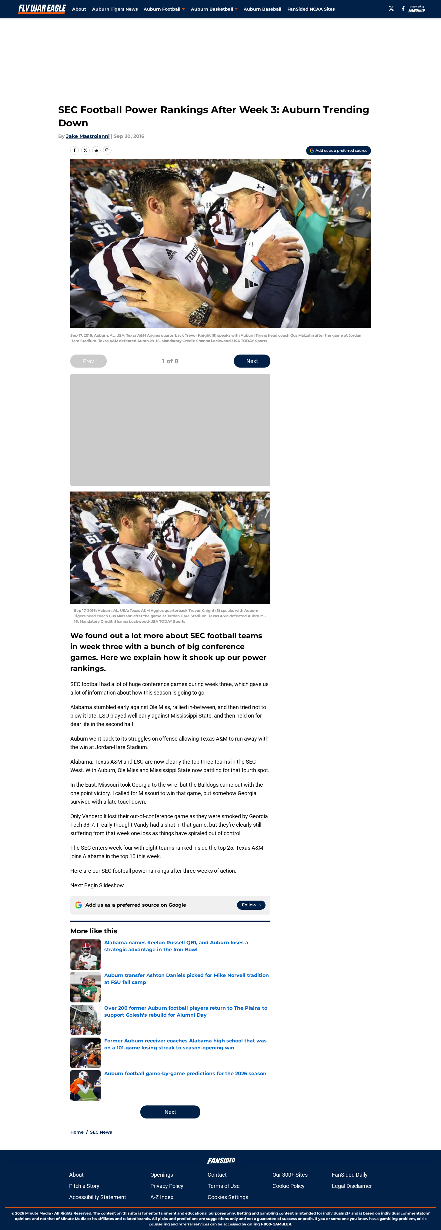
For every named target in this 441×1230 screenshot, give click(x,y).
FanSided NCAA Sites (311, 9)
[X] (391, 8)
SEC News (101, 1132)
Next (252, 361)
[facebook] (403, 8)
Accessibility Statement (97, 1197)
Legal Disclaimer (352, 1186)
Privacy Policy (166, 1186)
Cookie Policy (288, 1186)
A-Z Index (161, 1197)
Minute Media (38, 1213)
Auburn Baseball (262, 9)
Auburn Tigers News (115, 9)
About (79, 9)
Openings (161, 1175)
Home (77, 1132)
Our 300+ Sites (290, 1175)
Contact (217, 1175)
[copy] (107, 150)
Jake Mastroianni (88, 136)
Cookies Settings (228, 1197)
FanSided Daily (350, 1175)
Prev (88, 361)
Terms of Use (224, 1186)
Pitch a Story (84, 1186)
